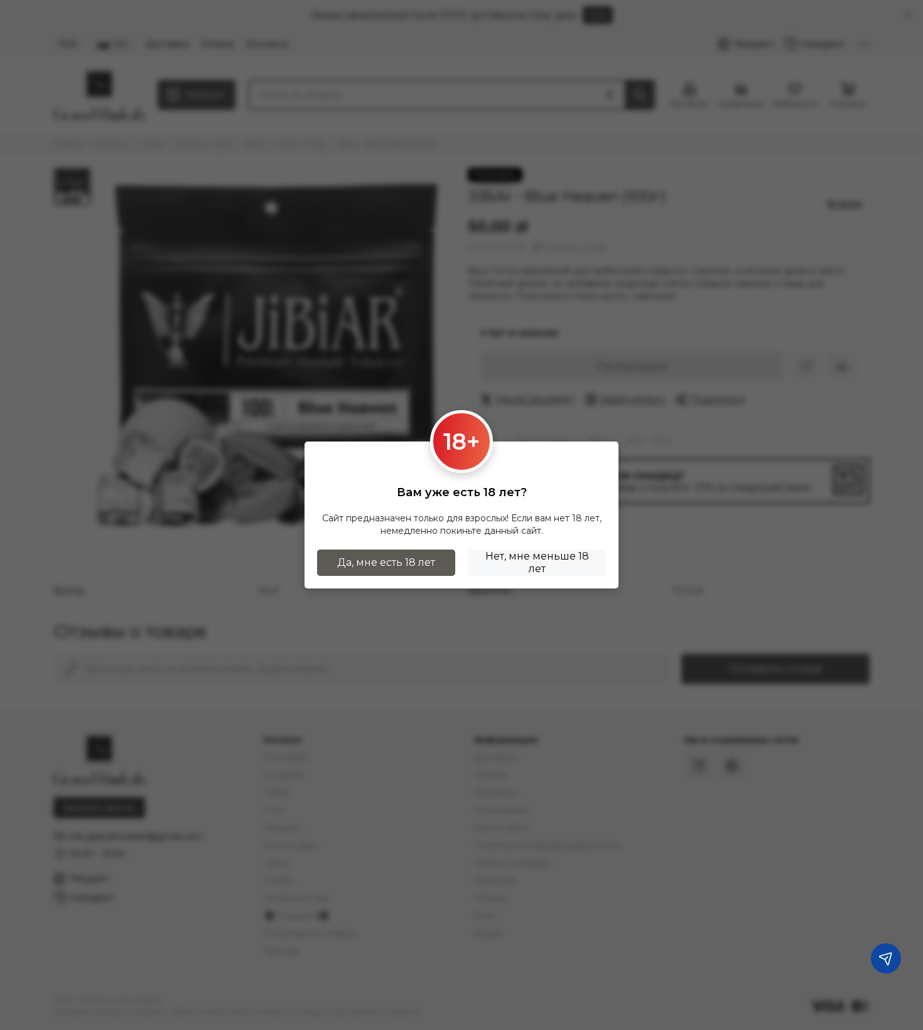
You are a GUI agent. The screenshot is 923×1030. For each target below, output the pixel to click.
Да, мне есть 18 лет (386, 562)
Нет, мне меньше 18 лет (537, 562)
